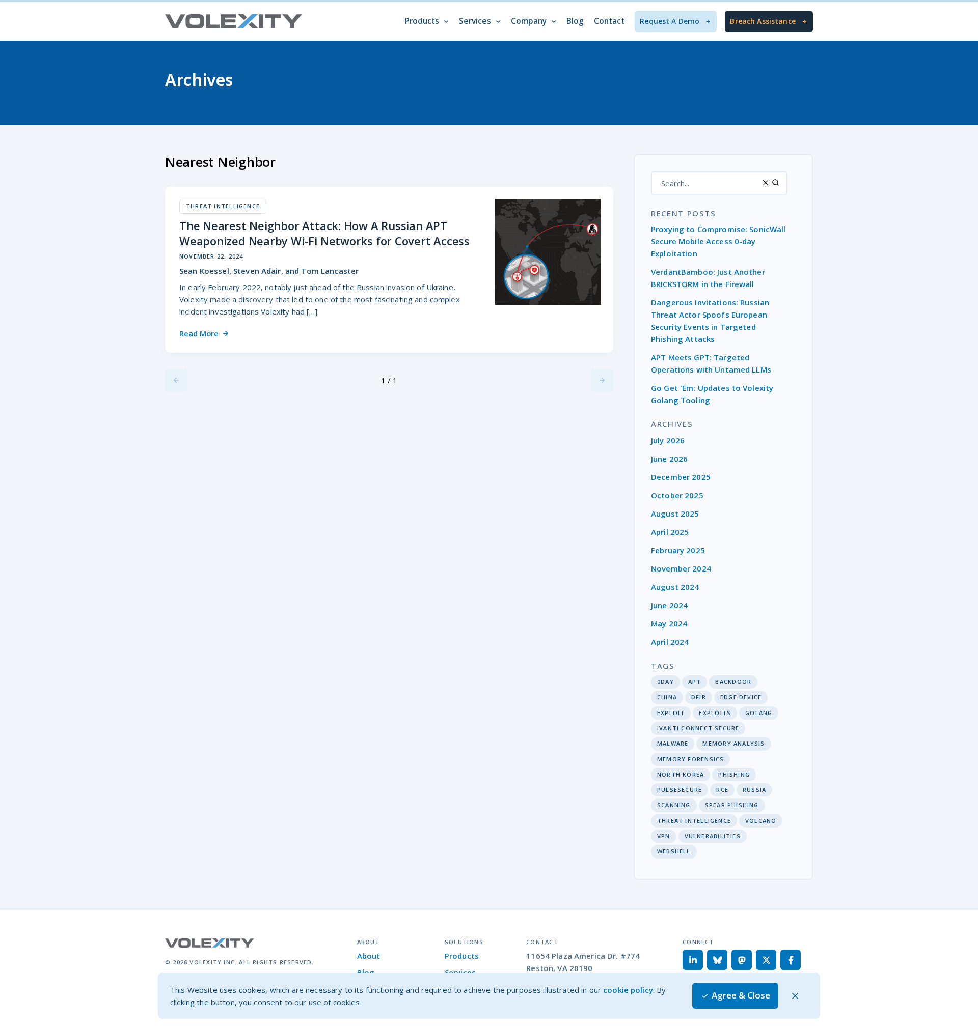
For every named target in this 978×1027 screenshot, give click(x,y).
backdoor (733, 682)
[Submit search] (775, 182)
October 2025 (677, 495)
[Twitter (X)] (766, 960)
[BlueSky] (717, 960)
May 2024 (669, 623)
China (667, 697)
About (369, 956)
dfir (698, 697)
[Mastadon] (741, 960)
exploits (715, 713)
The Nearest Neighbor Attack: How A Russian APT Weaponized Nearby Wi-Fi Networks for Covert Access (324, 233)
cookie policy (628, 990)
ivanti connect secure (698, 728)
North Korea (680, 774)
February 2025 (678, 550)
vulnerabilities (713, 836)
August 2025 (675, 513)
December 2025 (681, 477)
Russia (754, 789)
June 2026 (669, 458)
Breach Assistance (762, 21)
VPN (663, 836)
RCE (722, 789)
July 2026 (668, 440)
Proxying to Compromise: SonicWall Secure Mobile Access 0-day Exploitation (718, 241)
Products (462, 956)
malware (672, 743)
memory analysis (733, 743)
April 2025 (670, 532)
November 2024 (681, 568)
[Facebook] (790, 960)
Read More (199, 333)
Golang (758, 713)
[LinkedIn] (693, 960)
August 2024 (675, 587)
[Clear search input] (766, 182)
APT (694, 682)
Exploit (671, 713)
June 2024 (669, 605)
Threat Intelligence (694, 820)
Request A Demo (669, 21)
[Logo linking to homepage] (234, 21)
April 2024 (670, 642)
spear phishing (732, 805)
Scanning (674, 805)
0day (665, 682)
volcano (760, 820)
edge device (741, 697)
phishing (734, 774)
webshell (674, 851)
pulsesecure (679, 789)
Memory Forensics (690, 759)
